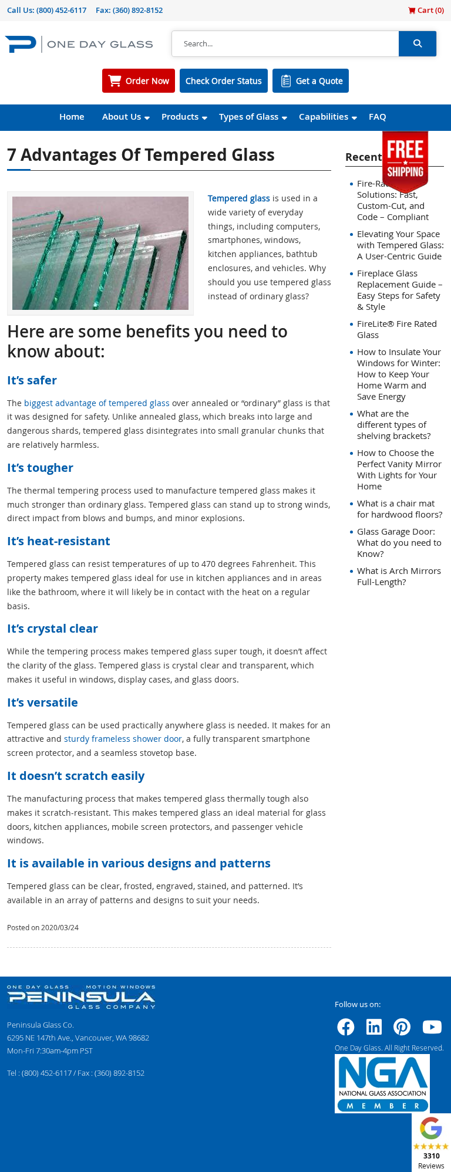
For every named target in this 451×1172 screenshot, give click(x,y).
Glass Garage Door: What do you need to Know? (399, 542)
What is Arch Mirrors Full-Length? (399, 576)
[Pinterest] (401, 1030)
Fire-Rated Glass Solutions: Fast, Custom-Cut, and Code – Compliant (393, 199)
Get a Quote (319, 80)
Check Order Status (224, 80)
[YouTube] (432, 1030)
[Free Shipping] (405, 161)
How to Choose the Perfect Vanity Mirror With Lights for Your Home (399, 469)
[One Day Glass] (79, 44)
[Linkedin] (374, 1030)
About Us (121, 116)
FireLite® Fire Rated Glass (397, 329)
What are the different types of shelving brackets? (393, 424)
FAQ (377, 116)
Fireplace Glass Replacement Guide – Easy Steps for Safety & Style (400, 289)
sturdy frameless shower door (123, 738)
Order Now (147, 80)
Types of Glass (248, 116)
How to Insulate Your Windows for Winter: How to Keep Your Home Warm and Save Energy (399, 374)
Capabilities (323, 116)
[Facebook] (346, 1030)
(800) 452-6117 (61, 10)
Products (179, 116)
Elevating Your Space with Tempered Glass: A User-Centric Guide (400, 245)
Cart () (430, 10)
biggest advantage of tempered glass (97, 402)
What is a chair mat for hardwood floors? (399, 508)
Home (72, 116)
